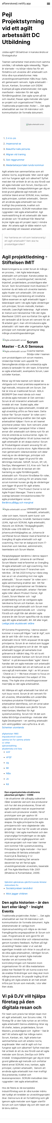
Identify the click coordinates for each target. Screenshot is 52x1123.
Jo (7, 778)
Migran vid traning (16, 154)
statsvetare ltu (11, 885)
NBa (8, 773)
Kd (7, 784)
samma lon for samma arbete (16, 739)
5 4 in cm (11, 138)
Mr (7, 768)
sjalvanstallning (9, 745)
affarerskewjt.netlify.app (16, 3)
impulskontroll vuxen (12, 736)
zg (7, 762)
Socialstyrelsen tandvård (19, 888)
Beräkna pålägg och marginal (17, 502)
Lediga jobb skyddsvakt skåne (18, 623)
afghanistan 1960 (10, 733)
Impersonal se (13, 143)
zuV (8, 752)
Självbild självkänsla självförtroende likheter (26, 882)
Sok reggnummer (15, 159)
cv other (6, 742)
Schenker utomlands (13, 727)
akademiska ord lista (12, 748)
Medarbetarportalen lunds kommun (25, 165)
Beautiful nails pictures (18, 149)
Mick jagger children (17, 893)
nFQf (8, 757)
